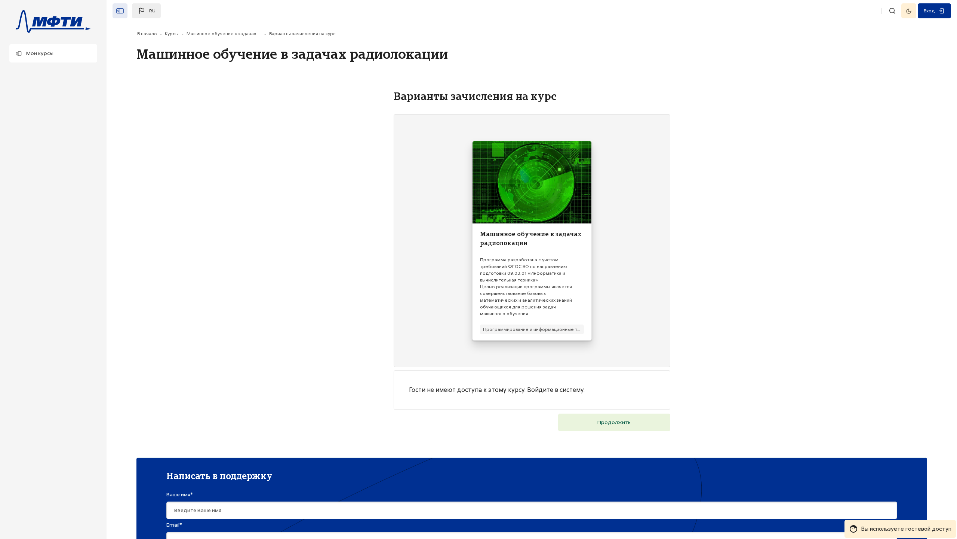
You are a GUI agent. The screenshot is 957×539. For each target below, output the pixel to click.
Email (174, 524)
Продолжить (614, 422)
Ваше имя (179, 494)
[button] (53, 53)
